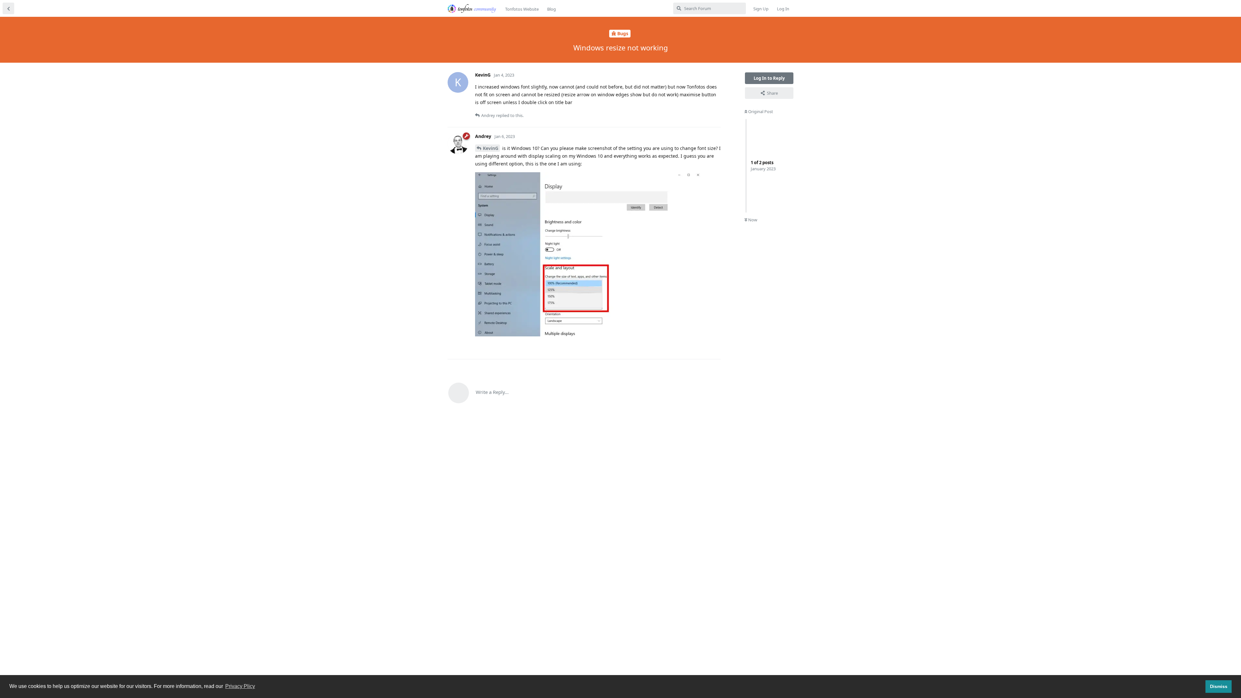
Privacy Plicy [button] (240, 686)
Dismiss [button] (1218, 686)
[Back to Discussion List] (8, 8)
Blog (551, 9)
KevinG (490, 148)
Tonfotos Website (522, 9)
